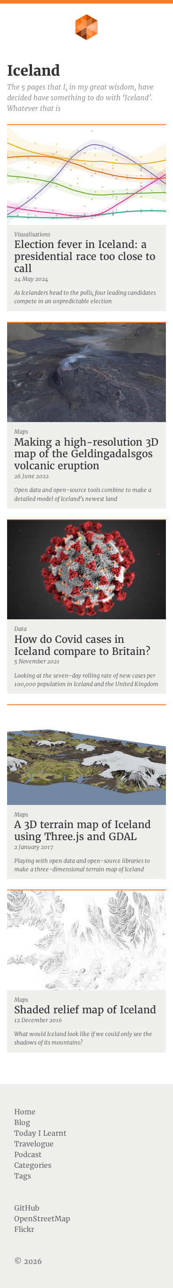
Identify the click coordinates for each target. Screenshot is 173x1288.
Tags (22, 1175)
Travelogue (34, 1143)
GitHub (26, 1207)
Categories (32, 1165)
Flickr (24, 1229)
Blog (22, 1122)
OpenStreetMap (42, 1218)
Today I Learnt (40, 1133)
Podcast (28, 1154)
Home (24, 1111)
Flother (86, 27)
